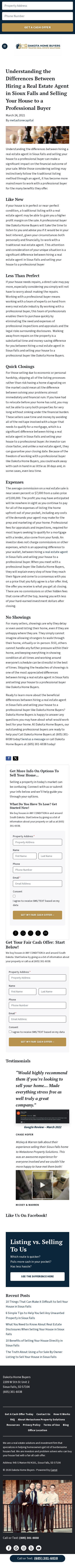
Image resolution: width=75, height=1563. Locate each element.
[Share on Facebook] (8, 758)
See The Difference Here (37, 1276)
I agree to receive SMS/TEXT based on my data (36, 903)
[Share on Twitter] (15, 758)
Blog (66, 1425)
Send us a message (33, 739)
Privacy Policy (31, 1425)
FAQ (12, 1419)
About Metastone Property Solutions (41, 1419)
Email (16, 878)
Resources (13, 1425)
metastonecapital (22, 120)
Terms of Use (51, 1425)
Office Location (37, 1430)
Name (16, 850)
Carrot (54, 1470)
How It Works (61, 1414)
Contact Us (43, 1414)
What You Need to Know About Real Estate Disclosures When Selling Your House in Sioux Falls (35, 1329)
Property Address (24, 836)
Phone (16, 864)
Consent (17, 891)
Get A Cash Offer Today (19, 1414)
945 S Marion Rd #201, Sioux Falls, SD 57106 (37, 1462)
